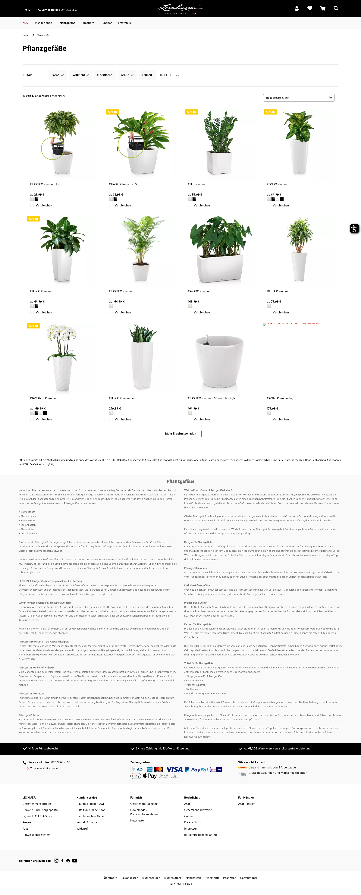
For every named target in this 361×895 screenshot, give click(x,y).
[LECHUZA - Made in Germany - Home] (180, 9)
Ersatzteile (125, 23)
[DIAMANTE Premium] (62, 358)
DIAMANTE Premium (43, 398)
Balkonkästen (129, 878)
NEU (25, 23)
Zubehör (106, 23)
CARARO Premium (199, 291)
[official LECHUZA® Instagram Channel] (57, 861)
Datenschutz (192, 823)
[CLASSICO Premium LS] (62, 145)
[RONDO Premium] (299, 145)
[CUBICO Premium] (62, 251)
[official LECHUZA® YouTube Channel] (74, 861)
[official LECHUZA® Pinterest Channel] (68, 861)
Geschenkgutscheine (144, 804)
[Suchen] (336, 10)
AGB (187, 804)
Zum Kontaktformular (44, 769)
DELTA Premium (277, 291)
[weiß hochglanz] (32, 199)
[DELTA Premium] (299, 251)
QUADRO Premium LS (123, 184)
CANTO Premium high (281, 398)
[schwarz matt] (282, 199)
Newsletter (137, 821)
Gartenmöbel (248, 878)
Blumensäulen (151, 878)
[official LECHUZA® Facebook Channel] (62, 861)
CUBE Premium (197, 184)
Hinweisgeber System (36, 835)
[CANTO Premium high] (299, 324)
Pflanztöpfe (212, 878)
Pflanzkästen (193, 878)
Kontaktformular (87, 823)
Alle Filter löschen (169, 75)
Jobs (25, 829)
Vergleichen (44, 206)
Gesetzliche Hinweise (198, 810)
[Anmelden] (296, 10)
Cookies (189, 816)
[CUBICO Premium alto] (141, 358)
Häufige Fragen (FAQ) (90, 804)
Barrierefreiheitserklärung (200, 835)
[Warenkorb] (323, 10)
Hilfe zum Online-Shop (91, 810)
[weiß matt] (277, 199)
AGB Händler (246, 804)
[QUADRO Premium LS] (141, 145)
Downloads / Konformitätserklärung (144, 812)
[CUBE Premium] (220, 145)
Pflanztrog (229, 878)
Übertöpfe (110, 878)
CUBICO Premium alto (123, 398)
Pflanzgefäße (67, 23)
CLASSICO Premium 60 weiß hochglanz (213, 398)
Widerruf (82, 829)
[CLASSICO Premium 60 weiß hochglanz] (220, 358)
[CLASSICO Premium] (141, 251)
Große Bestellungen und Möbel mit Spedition (278, 773)
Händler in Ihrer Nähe (90, 816)
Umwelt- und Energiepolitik (40, 810)
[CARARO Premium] (220, 251)
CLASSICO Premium (121, 291)
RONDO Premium (278, 184)
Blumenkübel (172, 878)
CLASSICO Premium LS (44, 184)
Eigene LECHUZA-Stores (38, 816)
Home (25, 35)
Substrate (88, 23)
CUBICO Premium (41, 291)
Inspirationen (43, 23)
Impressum (191, 829)
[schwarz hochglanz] (36, 199)
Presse (27, 823)
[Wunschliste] (310, 10)
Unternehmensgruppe (37, 804)
